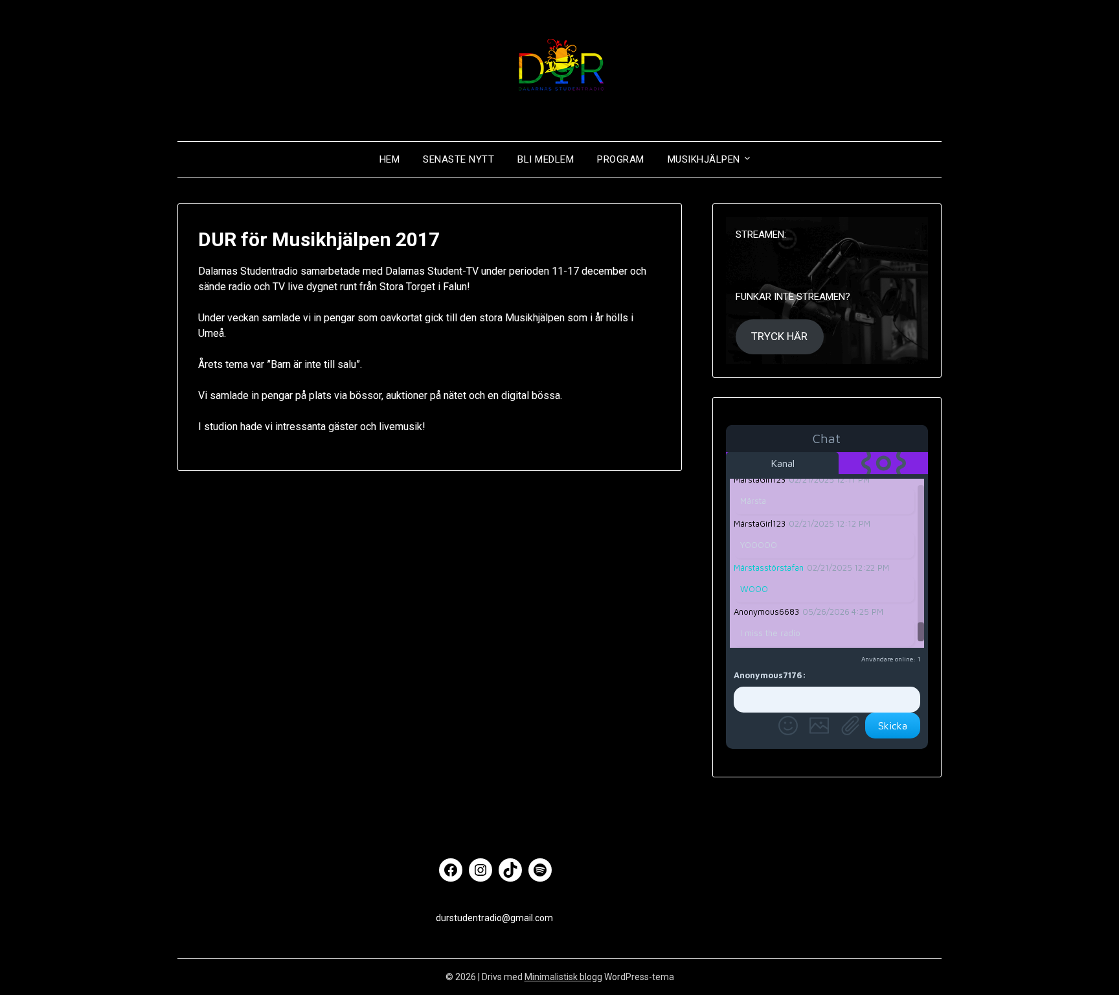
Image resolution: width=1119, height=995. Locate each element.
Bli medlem (545, 159)
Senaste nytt (458, 159)
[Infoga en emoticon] (788, 725)
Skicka (892, 725)
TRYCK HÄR (779, 336)
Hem (389, 159)
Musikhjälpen (704, 159)
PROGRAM (620, 159)
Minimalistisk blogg (563, 977)
